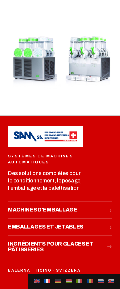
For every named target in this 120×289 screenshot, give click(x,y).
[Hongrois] (69, 281)
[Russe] (101, 281)
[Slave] (111, 281)
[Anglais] (37, 281)
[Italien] (79, 281)
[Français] (47, 281)
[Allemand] (58, 281)
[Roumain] (90, 281)
